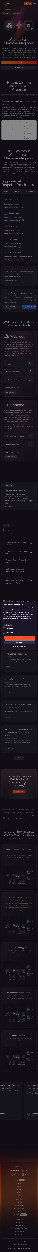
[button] (19, 647)
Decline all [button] (20, 642)
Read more (6, 621)
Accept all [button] (19, 637)
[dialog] (19, 626)
